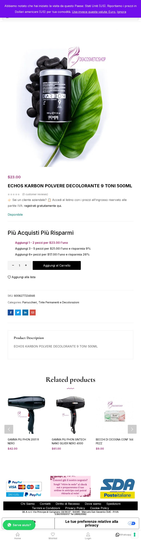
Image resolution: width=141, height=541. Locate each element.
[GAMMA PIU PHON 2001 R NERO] (26, 415)
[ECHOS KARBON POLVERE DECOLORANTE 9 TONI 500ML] (11, 312)
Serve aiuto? (22, 525)
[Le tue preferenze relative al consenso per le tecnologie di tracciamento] (134, 534)
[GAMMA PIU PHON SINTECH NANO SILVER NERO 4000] (70, 415)
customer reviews (35, 194)
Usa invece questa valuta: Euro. (94, 12)
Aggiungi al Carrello (56, 265)
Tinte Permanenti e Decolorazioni (59, 302)
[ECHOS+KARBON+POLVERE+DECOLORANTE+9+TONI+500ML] (18, 312)
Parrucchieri (29, 302)
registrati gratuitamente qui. (43, 206)
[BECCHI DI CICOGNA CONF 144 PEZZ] (114, 415)
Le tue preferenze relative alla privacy (91, 523)
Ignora (121, 12)
